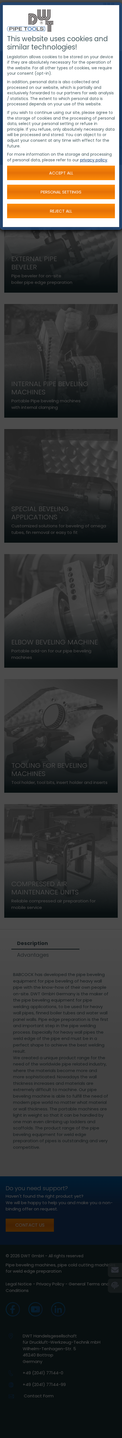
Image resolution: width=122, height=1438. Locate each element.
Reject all (61, 211)
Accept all (61, 173)
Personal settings (61, 192)
